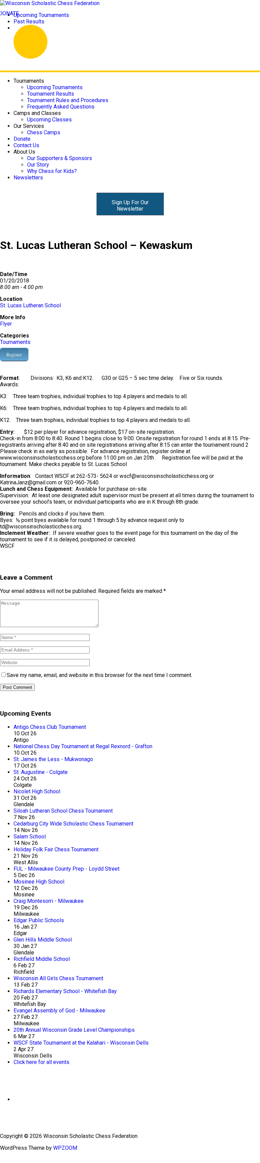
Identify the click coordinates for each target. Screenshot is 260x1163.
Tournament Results (50, 94)
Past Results (29, 21)
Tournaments (15, 342)
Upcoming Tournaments (41, 15)
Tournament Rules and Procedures (67, 100)
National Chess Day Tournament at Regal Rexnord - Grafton (83, 746)
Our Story (38, 164)
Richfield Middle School (42, 959)
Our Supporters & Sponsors (59, 158)
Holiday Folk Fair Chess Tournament (56, 849)
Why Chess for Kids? (52, 171)
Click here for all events (41, 1062)
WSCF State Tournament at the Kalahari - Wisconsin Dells (81, 1043)
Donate (22, 139)
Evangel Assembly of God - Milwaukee (59, 1010)
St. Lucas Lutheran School (30, 305)
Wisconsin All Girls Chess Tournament (58, 978)
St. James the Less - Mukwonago (53, 759)
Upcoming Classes (49, 119)
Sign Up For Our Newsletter (130, 205)
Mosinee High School (39, 881)
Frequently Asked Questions (60, 106)
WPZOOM (65, 1148)
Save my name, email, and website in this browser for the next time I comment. (99, 675)
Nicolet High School (37, 791)
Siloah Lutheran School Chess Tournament (63, 811)
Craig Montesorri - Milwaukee (49, 901)
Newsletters (28, 177)
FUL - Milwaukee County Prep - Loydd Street (67, 869)
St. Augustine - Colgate (41, 772)
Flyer (6, 324)
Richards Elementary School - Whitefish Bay (65, 991)
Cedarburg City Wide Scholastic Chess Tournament (73, 823)
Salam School (30, 836)
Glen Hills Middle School (43, 939)
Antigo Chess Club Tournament (50, 727)
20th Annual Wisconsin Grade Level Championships (74, 1030)
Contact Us (26, 145)
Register (14, 354)
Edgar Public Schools (39, 920)
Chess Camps (43, 132)
